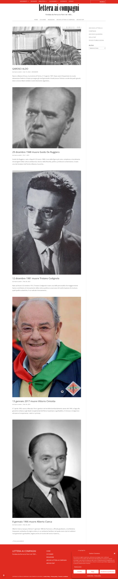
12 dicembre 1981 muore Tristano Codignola (35, 278)
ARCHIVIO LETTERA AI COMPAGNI (95, 29)
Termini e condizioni (63, 576)
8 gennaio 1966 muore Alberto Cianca (32, 521)
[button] (114, 553)
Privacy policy (97, 575)
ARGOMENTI (23, 1)
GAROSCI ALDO (20, 68)
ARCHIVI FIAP (80, 19)
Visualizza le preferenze (107, 571)
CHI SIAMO (43, 19)
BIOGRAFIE (34, 1)
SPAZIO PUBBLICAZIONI (96, 40)
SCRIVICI (71, 1)
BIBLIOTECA (42, 1)
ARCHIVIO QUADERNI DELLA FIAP (95, 35)
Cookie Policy (90, 575)
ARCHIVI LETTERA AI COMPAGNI (65, 19)
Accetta (79, 571)
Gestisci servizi (77, 566)
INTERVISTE (63, 1)
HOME (36, 19)
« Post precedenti (18, 541)
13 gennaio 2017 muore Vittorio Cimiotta (33, 401)
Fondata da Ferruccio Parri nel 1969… (59, 15)
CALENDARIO (53, 1)
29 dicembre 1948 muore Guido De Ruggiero (36, 152)
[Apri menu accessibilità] (3, 575)
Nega (92, 571)
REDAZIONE (51, 19)
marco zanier (18, 72)
